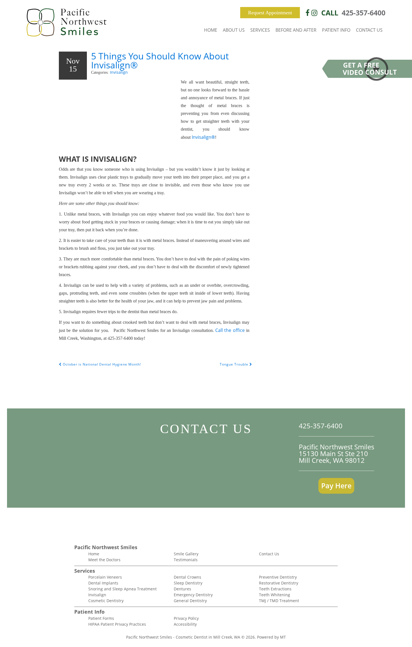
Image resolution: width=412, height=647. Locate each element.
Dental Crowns (187, 577)
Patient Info (336, 30)
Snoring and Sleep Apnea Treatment (122, 588)
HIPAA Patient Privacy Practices (117, 624)
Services (260, 30)
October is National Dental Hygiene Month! (101, 364)
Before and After (296, 30)
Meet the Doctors (104, 559)
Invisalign (119, 72)
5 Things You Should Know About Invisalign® (160, 60)
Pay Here (336, 485)
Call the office (230, 330)
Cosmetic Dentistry (106, 600)
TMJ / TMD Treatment (279, 600)
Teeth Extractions (275, 588)
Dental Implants (103, 583)
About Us (234, 30)
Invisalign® (203, 137)
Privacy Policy (186, 618)
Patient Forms (101, 618)
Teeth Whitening (274, 594)
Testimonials (186, 559)
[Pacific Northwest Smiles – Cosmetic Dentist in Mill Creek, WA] (67, 23)
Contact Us (369, 30)
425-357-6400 (363, 12)
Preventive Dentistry (278, 577)
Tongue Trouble (234, 364)
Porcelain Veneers (105, 577)
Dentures (182, 588)
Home (210, 30)
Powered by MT (271, 637)
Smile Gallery (186, 553)
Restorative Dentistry (278, 583)
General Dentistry (190, 600)
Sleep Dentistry (188, 583)
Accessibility (185, 624)
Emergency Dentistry (193, 594)
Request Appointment (270, 12)
